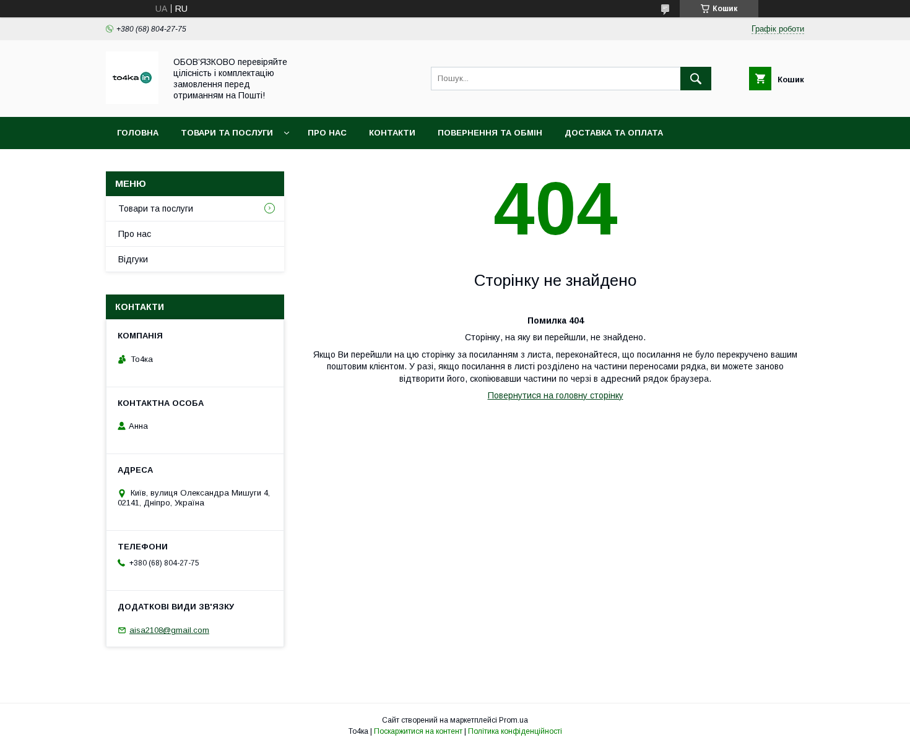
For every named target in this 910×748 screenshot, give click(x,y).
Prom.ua (513, 720)
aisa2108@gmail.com (169, 630)
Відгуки (133, 259)
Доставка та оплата (614, 132)
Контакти (392, 132)
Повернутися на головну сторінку (555, 395)
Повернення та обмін (490, 132)
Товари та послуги (227, 132)
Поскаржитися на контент (418, 731)
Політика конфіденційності (515, 731)
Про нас (327, 132)
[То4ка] (132, 101)
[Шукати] (695, 78)
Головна (137, 132)
